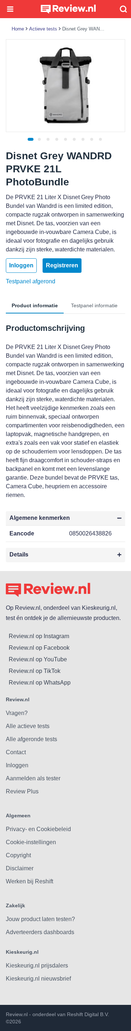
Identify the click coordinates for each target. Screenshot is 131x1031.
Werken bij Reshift (29, 881)
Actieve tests (43, 29)
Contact (16, 752)
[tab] (30, 139)
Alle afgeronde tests (31, 739)
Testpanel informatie (94, 305)
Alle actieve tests (27, 726)
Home (18, 29)
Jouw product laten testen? (40, 919)
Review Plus (22, 791)
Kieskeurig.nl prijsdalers (37, 965)
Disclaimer (19, 868)
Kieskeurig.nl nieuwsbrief (38, 978)
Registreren (62, 265)
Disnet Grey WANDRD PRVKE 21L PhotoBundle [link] (84, 29)
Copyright (18, 855)
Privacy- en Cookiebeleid (38, 829)
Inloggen (21, 265)
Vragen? (17, 713)
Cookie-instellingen (31, 842)
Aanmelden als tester (33, 778)
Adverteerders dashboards (40, 932)
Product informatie (35, 305)
